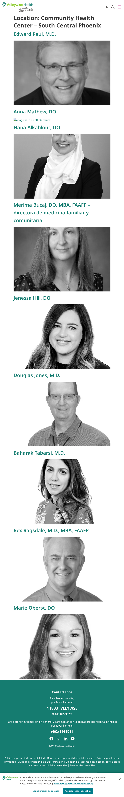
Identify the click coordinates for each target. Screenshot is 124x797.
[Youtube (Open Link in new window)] (73, 739)
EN (106, 7)
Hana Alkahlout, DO (37, 127)
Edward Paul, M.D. (35, 34)
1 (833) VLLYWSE (62, 708)
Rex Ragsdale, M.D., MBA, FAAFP (51, 530)
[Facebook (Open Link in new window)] (51, 739)
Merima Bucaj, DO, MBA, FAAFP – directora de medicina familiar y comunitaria (52, 212)
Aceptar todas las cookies (78, 790)
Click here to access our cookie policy (73, 783)
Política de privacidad (16, 758)
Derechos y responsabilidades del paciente (70, 758)
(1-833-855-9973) (62, 714)
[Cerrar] (119, 779)
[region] (62, 785)
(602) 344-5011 (62, 731)
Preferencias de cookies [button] (82, 765)
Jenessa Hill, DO (32, 298)
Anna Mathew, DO (35, 111)
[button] (113, 7)
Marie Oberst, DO (34, 607)
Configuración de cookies (46, 790)
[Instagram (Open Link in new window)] (58, 739)
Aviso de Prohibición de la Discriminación (40, 761)
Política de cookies (57, 765)
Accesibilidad (37, 758)
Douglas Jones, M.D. (37, 375)
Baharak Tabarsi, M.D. (39, 452)
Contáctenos (62, 692)
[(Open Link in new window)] (65, 739)
